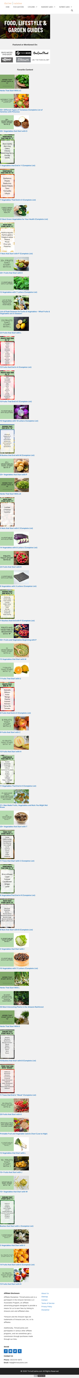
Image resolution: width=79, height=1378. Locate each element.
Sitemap (44, 1297)
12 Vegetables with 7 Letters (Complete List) (18, 292)
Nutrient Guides (64, 7)
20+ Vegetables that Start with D (13, 131)
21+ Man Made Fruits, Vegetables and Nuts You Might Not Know (24, 806)
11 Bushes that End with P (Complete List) (17, 621)
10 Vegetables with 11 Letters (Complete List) (19, 968)
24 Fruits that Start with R (10, 567)
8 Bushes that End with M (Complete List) (17, 455)
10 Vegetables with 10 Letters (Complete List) (19, 421)
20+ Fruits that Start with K (11, 273)
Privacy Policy (46, 1307)
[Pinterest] (10, 1351)
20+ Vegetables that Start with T (13, 827)
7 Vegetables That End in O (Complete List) (18, 200)
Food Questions (18, 7)
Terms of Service (47, 1303)
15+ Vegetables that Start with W (14, 1192)
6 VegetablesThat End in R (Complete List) (17, 895)
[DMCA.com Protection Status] (39, 1376)
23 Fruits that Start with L (10, 333)
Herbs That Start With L (10, 988)
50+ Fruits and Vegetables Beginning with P (18, 640)
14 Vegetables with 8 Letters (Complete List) (18, 548)
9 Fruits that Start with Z (10, 732)
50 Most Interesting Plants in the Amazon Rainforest (22, 1007)
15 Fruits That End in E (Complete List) (16, 401)
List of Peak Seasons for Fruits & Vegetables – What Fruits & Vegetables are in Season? (25, 313)
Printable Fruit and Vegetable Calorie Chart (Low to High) (23, 1134)
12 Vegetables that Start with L (13, 1153)
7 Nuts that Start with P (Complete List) (16, 254)
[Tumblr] (20, 1351)
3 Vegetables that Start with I (12, 949)
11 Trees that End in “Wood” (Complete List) (18, 1095)
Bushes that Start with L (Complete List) (16, 1226)
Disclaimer (45, 1310)
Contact (44, 1300)
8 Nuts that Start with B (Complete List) (16, 930)
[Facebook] (6, 1351)
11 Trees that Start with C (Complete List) (17, 861)
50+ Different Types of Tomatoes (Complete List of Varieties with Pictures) (21, 111)
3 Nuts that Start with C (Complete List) (16, 528)
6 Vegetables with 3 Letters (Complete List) (18, 586)
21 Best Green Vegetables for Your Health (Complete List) (24, 219)
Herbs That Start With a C (10, 91)
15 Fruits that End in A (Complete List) (16, 367)
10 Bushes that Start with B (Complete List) (18, 1061)
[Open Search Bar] (72, 10)
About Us (45, 1293)
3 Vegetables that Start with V (12, 1245)
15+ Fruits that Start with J (11, 1172)
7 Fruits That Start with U (10, 679)
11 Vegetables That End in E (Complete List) (18, 786)
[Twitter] (15, 1351)
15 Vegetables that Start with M (13, 659)
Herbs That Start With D (10, 1026)
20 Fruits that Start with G (11, 1114)
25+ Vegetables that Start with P (13, 475)
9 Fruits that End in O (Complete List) (15, 713)
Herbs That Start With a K (10, 494)
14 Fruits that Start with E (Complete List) (17, 1265)
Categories (31, 7)
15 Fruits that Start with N (10, 1284)
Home (7, 7)
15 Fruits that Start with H (10, 752)
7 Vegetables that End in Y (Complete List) (17, 165)
